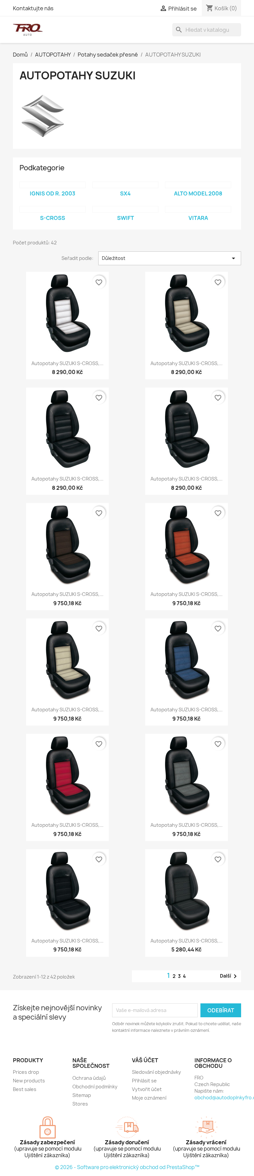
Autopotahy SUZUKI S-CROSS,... (67, 363)
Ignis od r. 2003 (52, 193)
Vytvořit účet (147, 1089)
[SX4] (125, 185)
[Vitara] (198, 209)
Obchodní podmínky (94, 1086)
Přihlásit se (144, 1080)
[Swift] (125, 209)
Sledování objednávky (156, 1072)
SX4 (125, 193)
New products (29, 1080)
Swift (125, 218)
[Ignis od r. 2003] (53, 185)
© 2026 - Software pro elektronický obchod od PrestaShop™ (127, 1167)
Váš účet (145, 1060)
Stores (80, 1104)
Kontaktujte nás (33, 8)
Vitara (198, 218)
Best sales (24, 1089)
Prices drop (26, 1072)
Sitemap (81, 1095)
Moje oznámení (149, 1098)
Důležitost (169, 258)
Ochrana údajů (89, 1078)
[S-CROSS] (53, 209)
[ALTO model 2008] (198, 185)
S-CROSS (52, 218)
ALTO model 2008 (198, 193)
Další (229, 976)
